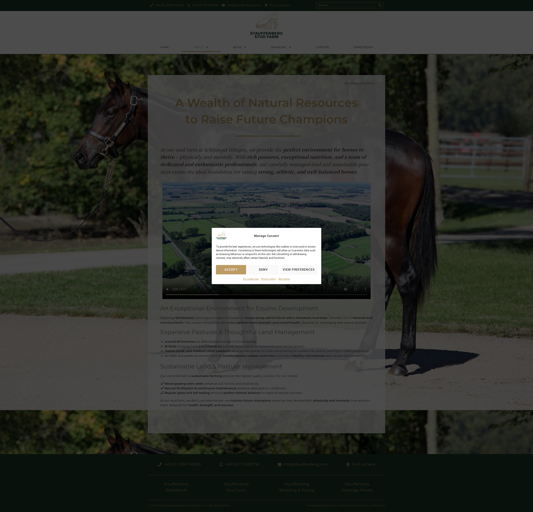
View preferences (299, 270)
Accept (231, 270)
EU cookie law (251, 279)
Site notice (284, 279)
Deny (263, 270)
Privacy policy (268, 279)
